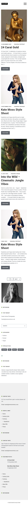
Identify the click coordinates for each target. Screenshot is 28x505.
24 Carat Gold (10, 47)
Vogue (18, 173)
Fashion (16, 44)
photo (14, 349)
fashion (4, 349)
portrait (20, 349)
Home (4, 413)
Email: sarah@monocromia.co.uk (9, 404)
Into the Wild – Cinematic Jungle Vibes (12, 180)
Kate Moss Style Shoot (13, 466)
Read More (5, 68)
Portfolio (5, 419)
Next (16, 279)
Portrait (22, 44)
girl (9, 349)
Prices (4, 426)
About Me (5, 424)
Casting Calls (6, 416)
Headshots (6, 421)
